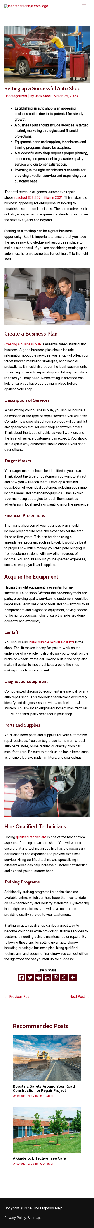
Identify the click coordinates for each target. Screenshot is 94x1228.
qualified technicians (31, 837)
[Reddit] (38, 977)
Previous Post (17, 997)
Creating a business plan (22, 344)
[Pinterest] (55, 977)
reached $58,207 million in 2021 (38, 198)
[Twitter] (30, 977)
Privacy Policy (15, 1218)
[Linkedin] (47, 977)
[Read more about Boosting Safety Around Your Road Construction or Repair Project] (47, 1058)
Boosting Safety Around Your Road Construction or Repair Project (44, 1088)
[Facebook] (21, 977)
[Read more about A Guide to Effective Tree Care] (47, 1130)
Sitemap (34, 1218)
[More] (73, 977)
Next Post (79, 997)
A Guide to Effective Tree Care (39, 1158)
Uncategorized (15, 96)
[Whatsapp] (64, 977)
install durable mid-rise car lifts (51, 642)
